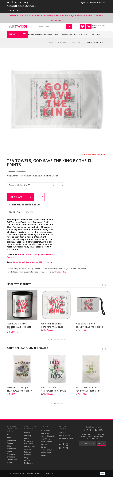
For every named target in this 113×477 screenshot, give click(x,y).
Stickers (10, 462)
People (10, 257)
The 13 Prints (13, 332)
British (21, 254)
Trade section (60, 272)
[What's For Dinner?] (91, 369)
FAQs (43, 447)
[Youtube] (20, 2)
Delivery (27, 449)
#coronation (32, 262)
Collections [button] (87, 34)
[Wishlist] (82, 26)
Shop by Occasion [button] (71, 34)
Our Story (45, 433)
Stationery (11, 449)
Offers (44, 455)
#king (15, 262)
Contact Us (45, 431)
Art (8, 435)
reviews (29, 212)
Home (31, 34)
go (100, 443)
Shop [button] (12, 34)
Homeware (62, 43)
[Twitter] (8, 2)
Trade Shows (46, 450)
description (15, 212)
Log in (82, 3)
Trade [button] (98, 34)
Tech (9, 438)
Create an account (97, 3)
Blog (26, 2)
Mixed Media (47, 254)
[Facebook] (12, 2)
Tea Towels (77, 43)
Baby (9, 446)
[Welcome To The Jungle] (22, 369)
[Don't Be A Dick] (56, 369)
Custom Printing (44, 34)
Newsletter (46, 453)
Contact (27, 455)
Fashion (10, 443)
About (57, 34)
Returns (27, 452)
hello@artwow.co (26, 6)
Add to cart (16, 197)
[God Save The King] (22, 305)
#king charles (45, 262)
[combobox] (31, 185)
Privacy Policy (30, 447)
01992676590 (14, 10)
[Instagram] (16, 2)
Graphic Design (32, 254)
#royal (22, 262)
